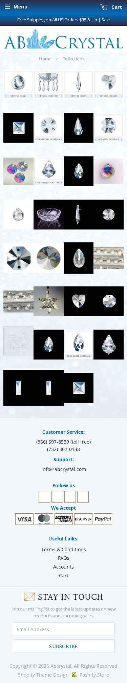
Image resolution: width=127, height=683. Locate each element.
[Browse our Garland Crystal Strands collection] (18, 301)
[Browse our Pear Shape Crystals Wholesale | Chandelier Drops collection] (79, 344)
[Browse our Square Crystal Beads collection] (79, 388)
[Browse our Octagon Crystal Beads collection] (108, 301)
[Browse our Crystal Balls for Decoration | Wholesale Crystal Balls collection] (18, 214)
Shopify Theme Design (43, 674)
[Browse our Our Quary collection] (18, 344)
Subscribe (63, 646)
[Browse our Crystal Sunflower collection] (108, 214)
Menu (20, 6)
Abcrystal (60, 666)
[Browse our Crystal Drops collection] (79, 214)
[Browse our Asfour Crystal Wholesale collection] (49, 128)
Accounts (63, 566)
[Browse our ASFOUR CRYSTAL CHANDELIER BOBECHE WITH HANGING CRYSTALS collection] (49, 84)
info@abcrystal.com (63, 469)
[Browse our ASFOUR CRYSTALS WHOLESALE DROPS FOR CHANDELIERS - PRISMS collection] (79, 128)
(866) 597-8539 (52, 442)
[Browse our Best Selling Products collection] (79, 171)
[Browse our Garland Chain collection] (108, 258)
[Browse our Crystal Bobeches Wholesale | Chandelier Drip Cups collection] (49, 214)
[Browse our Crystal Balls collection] (108, 171)
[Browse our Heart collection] (79, 301)
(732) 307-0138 (63, 449)
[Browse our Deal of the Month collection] (49, 258)
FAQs (63, 558)
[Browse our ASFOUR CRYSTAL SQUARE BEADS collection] (18, 128)
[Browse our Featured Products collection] (79, 258)
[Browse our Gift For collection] (49, 301)
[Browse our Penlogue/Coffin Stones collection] (49, 388)
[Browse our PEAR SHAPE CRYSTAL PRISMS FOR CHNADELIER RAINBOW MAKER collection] (49, 344)
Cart (116, 7)
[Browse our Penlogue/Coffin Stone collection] (18, 388)
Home (45, 59)
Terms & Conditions (63, 549)
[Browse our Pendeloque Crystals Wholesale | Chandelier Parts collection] (108, 344)
